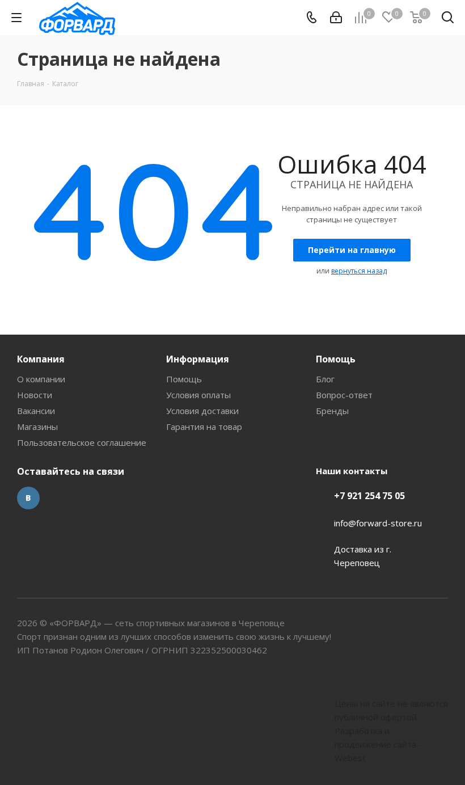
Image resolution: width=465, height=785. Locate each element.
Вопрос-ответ (344, 394)
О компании (41, 379)
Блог (325, 379)
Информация (197, 359)
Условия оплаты (198, 394)
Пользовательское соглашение (81, 442)
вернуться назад (359, 271)
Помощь (184, 379)
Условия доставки (202, 410)
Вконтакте (28, 498)
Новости (34, 394)
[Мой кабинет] (336, 17)
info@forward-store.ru (378, 523)
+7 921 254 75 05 (369, 495)
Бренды (332, 410)
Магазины (37, 426)
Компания (41, 359)
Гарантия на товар (204, 426)
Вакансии (36, 410)
